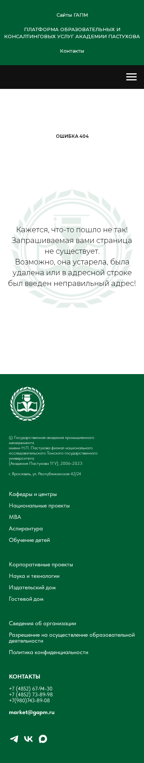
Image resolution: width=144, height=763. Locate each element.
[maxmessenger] (43, 742)
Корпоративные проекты (41, 564)
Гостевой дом (26, 599)
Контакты (72, 51)
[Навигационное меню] (131, 77)
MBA (15, 517)
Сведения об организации (42, 623)
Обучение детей (29, 540)
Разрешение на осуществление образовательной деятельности (72, 638)
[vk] (28, 742)
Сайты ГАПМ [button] (72, 15)
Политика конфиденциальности (48, 652)
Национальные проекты (39, 506)
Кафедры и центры (33, 494)
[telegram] (14, 742)
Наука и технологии (34, 576)
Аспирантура (26, 529)
